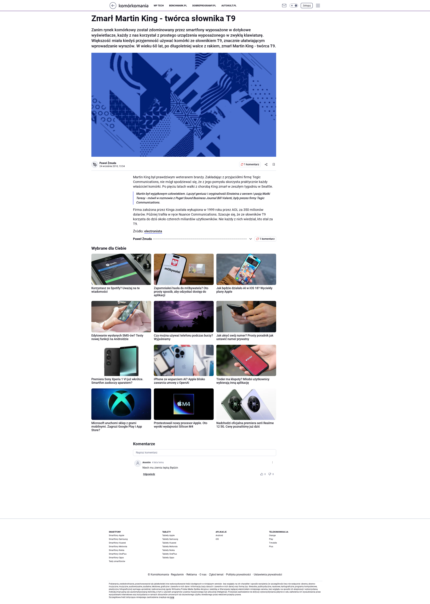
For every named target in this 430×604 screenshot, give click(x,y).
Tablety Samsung (170, 539)
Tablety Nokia (168, 550)
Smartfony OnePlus (117, 554)
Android (219, 535)
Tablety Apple (168, 535)
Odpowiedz (149, 474)
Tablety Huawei (169, 543)
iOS (217, 539)
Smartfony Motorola (118, 546)
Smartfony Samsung (118, 539)
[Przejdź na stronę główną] (113, 8)
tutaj (172, 597)
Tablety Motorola (170, 546)
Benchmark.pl (178, 5)
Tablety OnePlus (169, 554)
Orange (272, 535)
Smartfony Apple (116, 535)
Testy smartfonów (117, 561)
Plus (271, 546)
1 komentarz (251, 164)
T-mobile (273, 543)
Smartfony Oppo (116, 557)
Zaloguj (307, 5)
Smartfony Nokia (116, 550)
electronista (153, 231)
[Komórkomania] (136, 5)
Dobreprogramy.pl (204, 5)
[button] (294, 6)
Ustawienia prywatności (267, 574)
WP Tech (159, 5)
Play (271, 539)
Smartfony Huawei (117, 543)
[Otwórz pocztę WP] (284, 5)
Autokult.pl (228, 5)
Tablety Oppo (168, 557)
